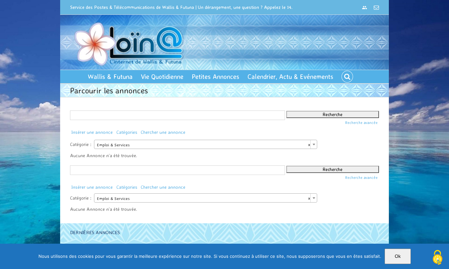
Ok (398, 256)
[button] (347, 76)
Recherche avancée (361, 122)
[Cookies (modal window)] (437, 258)
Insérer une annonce (92, 132)
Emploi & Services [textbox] (203, 144)
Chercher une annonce (163, 132)
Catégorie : (80, 144)
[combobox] (205, 144)
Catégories (126, 132)
